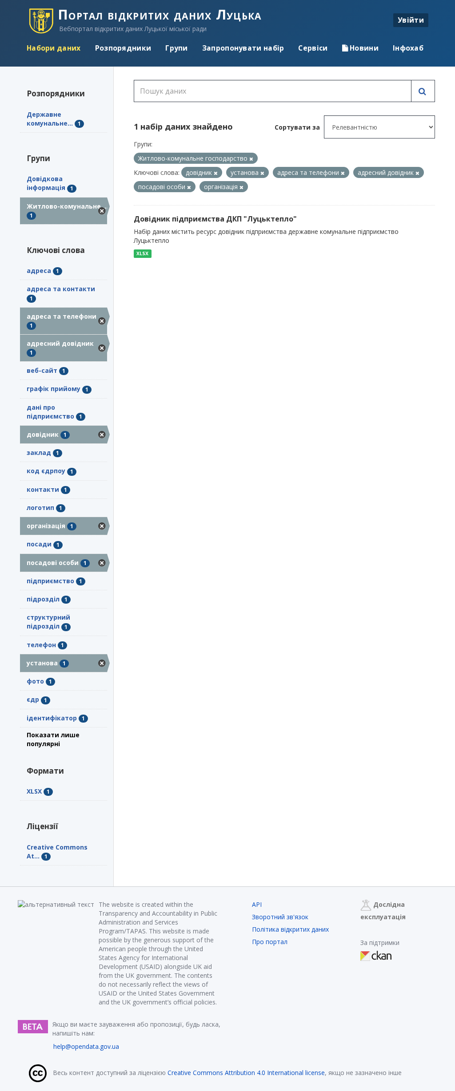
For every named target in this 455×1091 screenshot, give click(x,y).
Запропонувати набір (243, 48)
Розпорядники (123, 48)
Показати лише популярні (53, 739)
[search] (423, 91)
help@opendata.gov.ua (86, 1046)
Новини (363, 48)
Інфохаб (408, 48)
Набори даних (54, 48)
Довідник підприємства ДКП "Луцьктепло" (215, 219)
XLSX (142, 253)
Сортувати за (297, 127)
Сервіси (312, 48)
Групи (176, 48)
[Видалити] (251, 158)
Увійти (411, 20)
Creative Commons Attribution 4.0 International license (246, 1072)
